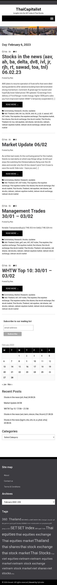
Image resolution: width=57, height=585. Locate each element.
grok (11, 523)
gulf (21, 242)
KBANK (24, 523)
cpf (54, 520)
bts (40, 520)
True (52, 554)
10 (35, 361)
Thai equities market (46, 116)
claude (49, 520)
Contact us (8, 481)
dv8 (32, 114)
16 (27, 367)
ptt (50, 523)
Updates (32, 111)
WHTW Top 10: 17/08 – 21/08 (16, 409)
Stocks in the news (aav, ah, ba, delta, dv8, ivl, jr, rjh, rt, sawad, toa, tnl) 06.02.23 (27, 64)
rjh (40, 114)
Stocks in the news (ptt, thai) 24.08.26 (19, 397)
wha (12, 574)
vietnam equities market (11, 125)
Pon (11, 78)
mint (28, 523)
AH (20, 114)
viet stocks (38, 122)
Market (17, 180)
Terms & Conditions (12, 487)
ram (24, 242)
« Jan (4, 384)
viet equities (19, 122)
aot (31, 519)
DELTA (27, 114)
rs (6, 529)
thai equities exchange (29, 116)
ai (29, 520)
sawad (46, 114)
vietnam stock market (10, 194)
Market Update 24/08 (13, 403)
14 (12, 367)
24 (35, 372)
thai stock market (34, 119)
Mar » (10, 384)
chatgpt (44, 520)
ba (24, 114)
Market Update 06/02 (24, 144)
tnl (10, 122)
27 (4, 377)
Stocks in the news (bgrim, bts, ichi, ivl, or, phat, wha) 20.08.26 (25, 421)
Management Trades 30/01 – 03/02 (23, 213)
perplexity (45, 523)
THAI (43, 529)
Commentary (9, 111)
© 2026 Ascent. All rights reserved (15, 582)
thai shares (6, 119)
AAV (17, 114)
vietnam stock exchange (30, 125)
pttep (3, 529)
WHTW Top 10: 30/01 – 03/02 (27, 273)
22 (20, 372)
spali (39, 529)
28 (12, 377)
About (6, 475)
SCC (9, 529)
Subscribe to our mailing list (18, 321)
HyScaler (40, 582)
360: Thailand (10, 114)
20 (4, 372)
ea (3, 523)
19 (50, 367)
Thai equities (15, 116)
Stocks (25, 111)
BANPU (36, 520)
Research (18, 111)
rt (42, 114)
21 (12, 372)
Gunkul (18, 523)
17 (35, 367)
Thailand (5, 122)
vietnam (46, 122)
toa (13, 122)
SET (51, 114)
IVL (35, 114)
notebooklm (35, 523)
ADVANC (24, 520)
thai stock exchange (19, 119)
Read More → (12, 104)
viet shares (29, 122)
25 (42, 372)
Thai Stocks (45, 119)
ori (41, 523)
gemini (6, 523)
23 (27, 372)
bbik (17, 242)
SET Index (5, 116)
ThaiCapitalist (28, 9)
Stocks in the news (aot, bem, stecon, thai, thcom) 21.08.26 (28, 414)
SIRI (36, 529)
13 (4, 367)
